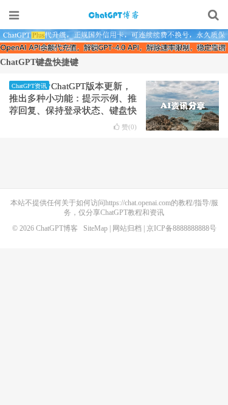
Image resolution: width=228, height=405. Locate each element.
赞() (129, 127)
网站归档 (127, 228)
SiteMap (95, 228)
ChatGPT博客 (114, 15)
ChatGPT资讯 (29, 86)
